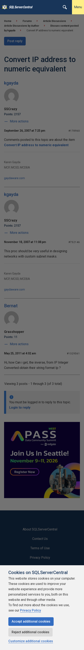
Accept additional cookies (31, 621)
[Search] (65, 7)
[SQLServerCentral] (3, 7)
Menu (78, 7)
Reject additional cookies (30, 632)
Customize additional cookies (30, 641)
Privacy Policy (30, 610)
